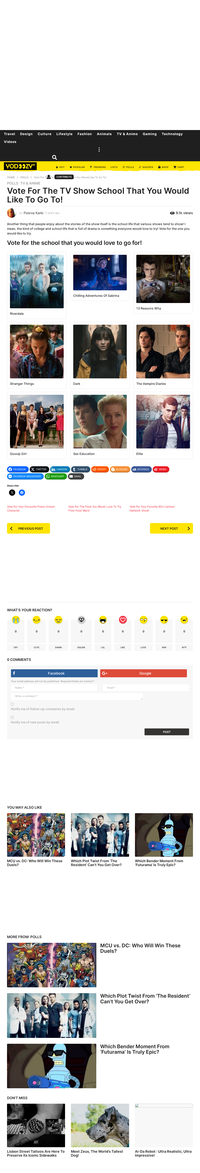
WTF (184, 647)
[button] (99, 149)
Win (164, 647)
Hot (62, 167)
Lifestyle (64, 134)
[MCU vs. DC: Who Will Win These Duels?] (36, 835)
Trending (99, 167)
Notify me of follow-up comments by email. (43, 709)
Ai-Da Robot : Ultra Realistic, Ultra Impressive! (163, 1153)
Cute (36, 647)
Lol (103, 647)
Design (26, 134)
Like (123, 647)
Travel (9, 134)
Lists (114, 167)
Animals (104, 134)
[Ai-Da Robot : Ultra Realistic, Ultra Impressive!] (164, 1125)
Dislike (81, 647)
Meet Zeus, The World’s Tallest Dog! (97, 1153)
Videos (10, 142)
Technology (172, 134)
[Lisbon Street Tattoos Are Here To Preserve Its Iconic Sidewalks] (36, 1125)
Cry (15, 647)
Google (145, 673)
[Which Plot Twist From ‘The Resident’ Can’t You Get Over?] (100, 835)
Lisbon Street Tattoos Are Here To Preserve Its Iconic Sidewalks (36, 1153)
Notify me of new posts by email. (35, 722)
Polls (130, 167)
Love (143, 647)
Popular (79, 167)
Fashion (85, 134)
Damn (58, 647)
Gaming (150, 134)
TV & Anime (127, 134)
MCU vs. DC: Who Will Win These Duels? (34, 863)
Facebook (56, 673)
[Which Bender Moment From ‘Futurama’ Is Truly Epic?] (164, 835)
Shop (165, 167)
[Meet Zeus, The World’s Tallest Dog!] (100, 1125)
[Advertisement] (100, 64)
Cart (181, 167)
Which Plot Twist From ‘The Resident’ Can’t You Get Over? (96, 863)
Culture (45, 134)
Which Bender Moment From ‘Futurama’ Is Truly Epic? (159, 863)
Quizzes (148, 167)
